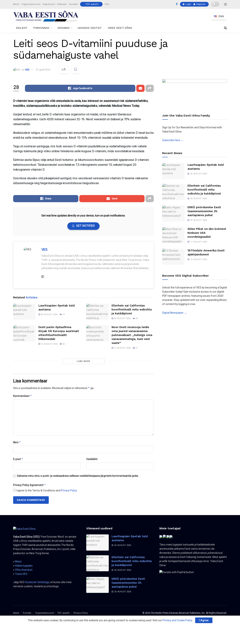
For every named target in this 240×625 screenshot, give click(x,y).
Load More (83, 361)
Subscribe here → (172, 140)
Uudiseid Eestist (90, 27)
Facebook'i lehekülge (37, 582)
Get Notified (85, 225)
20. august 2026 (49, 314)
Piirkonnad (41, 27)
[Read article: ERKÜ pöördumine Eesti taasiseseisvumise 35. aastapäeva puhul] (173, 213)
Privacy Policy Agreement (29, 485)
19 (63, 314)
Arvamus (63, 27)
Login (188, 4)
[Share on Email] (140, 88)
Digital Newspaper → (174, 312)
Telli (106, 4)
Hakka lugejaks (24, 565)
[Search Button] (225, 28)
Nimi (17, 442)
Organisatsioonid (31, 4)
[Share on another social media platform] (150, 88)
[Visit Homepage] (46, 16)
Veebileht (92, 459)
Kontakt (73, 4)
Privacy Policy (69, 490)
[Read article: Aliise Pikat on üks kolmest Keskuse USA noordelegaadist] (173, 235)
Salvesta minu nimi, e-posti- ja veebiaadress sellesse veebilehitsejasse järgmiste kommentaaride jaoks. (78, 475)
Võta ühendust (23, 569)
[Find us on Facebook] (177, 4)
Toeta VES (21, 573)
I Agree (204, 620)
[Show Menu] (225, 4)
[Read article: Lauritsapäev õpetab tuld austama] (24, 312)
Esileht (21, 27)
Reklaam (62, 4)
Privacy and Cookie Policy (177, 620)
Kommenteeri (22, 396)
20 (136, 318)
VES (27, 69)
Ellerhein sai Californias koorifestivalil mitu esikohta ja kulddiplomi (132, 309)
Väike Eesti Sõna (120, 27)
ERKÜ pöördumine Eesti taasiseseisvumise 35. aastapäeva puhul (204, 211)
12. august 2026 (49, 344)
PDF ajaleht (92, 4)
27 (136, 348)
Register (201, 4)
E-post (18, 459)
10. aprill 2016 (42, 69)
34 (63, 344)
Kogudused (49, 4)
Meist (16, 4)
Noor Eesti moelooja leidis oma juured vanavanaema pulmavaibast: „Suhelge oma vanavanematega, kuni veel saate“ (132, 335)
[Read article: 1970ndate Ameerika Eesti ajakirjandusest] (173, 257)
